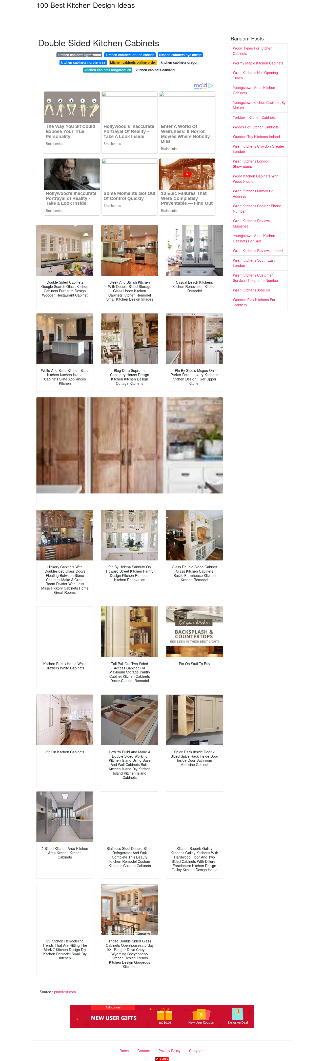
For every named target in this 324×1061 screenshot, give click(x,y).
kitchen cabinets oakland (155, 69)
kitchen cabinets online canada (130, 54)
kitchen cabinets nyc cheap (180, 54)
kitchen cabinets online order (133, 62)
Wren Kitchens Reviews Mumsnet (252, 223)
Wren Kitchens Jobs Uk (251, 289)
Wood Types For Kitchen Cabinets (252, 51)
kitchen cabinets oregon (179, 62)
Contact (143, 1050)
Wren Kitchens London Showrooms (251, 164)
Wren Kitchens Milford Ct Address (253, 193)
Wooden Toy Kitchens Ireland (256, 136)
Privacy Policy (169, 1050)
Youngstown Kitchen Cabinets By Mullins (259, 105)
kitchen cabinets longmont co (108, 69)
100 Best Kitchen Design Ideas (85, 5)
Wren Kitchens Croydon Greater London (258, 149)
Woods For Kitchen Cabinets (256, 126)
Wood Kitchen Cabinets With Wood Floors (255, 178)
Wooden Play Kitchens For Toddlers (254, 302)
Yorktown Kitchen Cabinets (254, 117)
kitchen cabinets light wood (79, 54)
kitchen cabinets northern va (83, 62)
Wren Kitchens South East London (254, 263)
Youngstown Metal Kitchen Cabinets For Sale (254, 238)
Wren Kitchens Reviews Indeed (258, 250)
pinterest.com (65, 991)
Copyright (197, 1050)
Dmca (124, 1050)
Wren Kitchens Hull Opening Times (255, 75)
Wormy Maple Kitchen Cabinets (258, 62)
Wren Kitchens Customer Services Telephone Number (255, 278)
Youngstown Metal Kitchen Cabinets (254, 90)
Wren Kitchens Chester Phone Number (257, 208)
